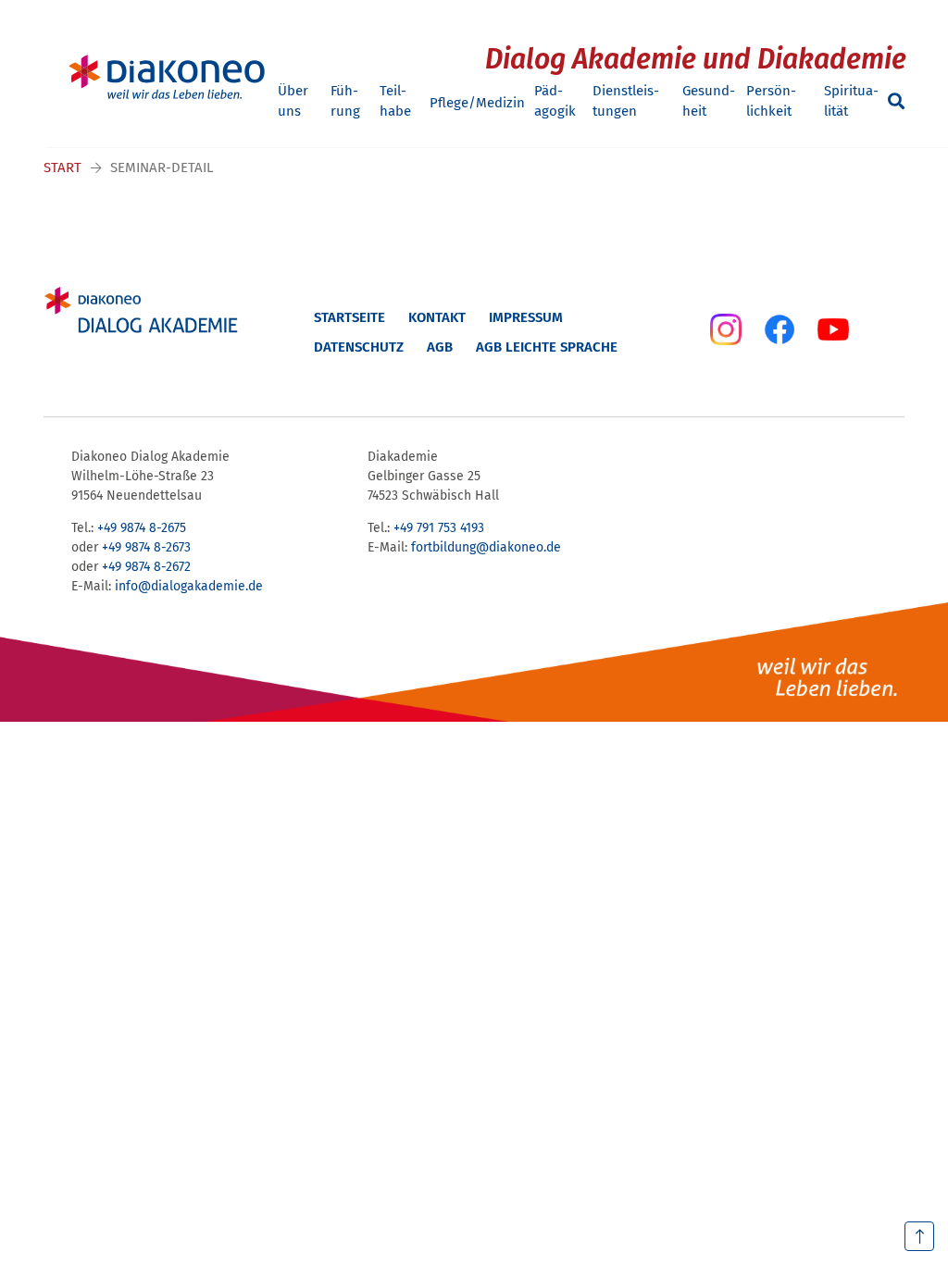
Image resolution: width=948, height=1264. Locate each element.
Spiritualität (851, 101)
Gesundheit (708, 101)
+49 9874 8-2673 (146, 547)
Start (62, 167)
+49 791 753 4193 (438, 528)
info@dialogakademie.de (189, 586)
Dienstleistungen (625, 101)
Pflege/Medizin (477, 102)
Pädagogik (555, 101)
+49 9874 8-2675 (141, 528)
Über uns (293, 101)
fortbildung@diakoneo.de (486, 547)
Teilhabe (395, 101)
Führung (345, 101)
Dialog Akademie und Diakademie (695, 59)
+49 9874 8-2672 (146, 567)
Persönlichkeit (771, 101)
